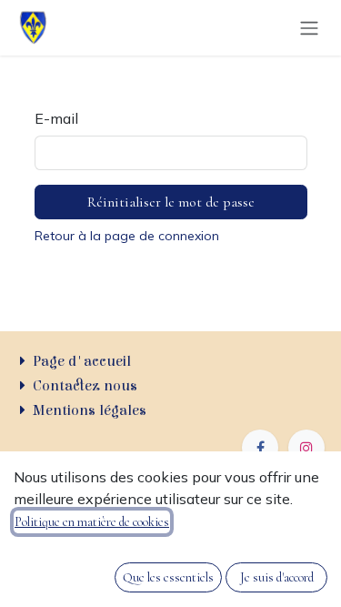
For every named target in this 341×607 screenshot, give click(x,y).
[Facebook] (260, 448)
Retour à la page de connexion (127, 236)
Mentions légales (89, 410)
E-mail (56, 118)
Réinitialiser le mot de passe (171, 202)
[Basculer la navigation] (309, 28)
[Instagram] (306, 448)
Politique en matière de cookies (92, 522)
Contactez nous (85, 386)
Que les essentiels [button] (168, 577)
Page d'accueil (82, 361)
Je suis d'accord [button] (277, 577)
